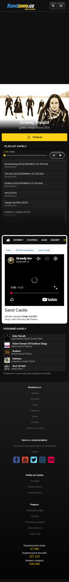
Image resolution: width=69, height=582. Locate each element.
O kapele (32, 240)
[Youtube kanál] (25, 460)
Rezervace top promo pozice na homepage (35, 446)
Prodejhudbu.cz (35, 487)
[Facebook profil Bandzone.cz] (16, 460)
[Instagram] (42, 460)
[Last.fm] (51, 460)
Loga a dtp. (35, 534)
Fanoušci (35, 410)
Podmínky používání (35, 522)
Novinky (18, 240)
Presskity (35, 481)
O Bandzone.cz (35, 528)
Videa (8, 250)
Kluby (35, 416)
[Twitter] (34, 460)
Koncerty (35, 399)
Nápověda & (35, 510)
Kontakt (35, 516)
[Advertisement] (34, 47)
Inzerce (35, 452)
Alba (44, 240)
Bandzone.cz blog (35, 428)
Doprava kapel (35, 492)
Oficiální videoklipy (25, 250)
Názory (55, 240)
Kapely (35, 393)
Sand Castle (44, 250)
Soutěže (35, 422)
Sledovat (37, 137)
